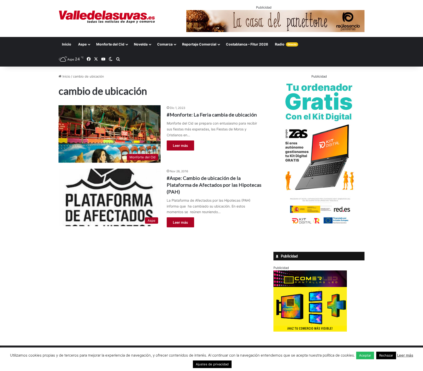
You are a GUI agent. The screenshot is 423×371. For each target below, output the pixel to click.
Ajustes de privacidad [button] (212, 364)
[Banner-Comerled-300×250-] (310, 330)
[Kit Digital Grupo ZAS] (319, 225)
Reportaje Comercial (199, 44)
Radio (285, 44)
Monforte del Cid (110, 44)
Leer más (180, 145)
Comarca (165, 44)
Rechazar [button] (386, 355)
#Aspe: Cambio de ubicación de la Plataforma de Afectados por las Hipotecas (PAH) (214, 185)
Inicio (66, 44)
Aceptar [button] (365, 355)
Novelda (141, 44)
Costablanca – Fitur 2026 (247, 44)
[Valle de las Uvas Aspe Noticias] (107, 17)
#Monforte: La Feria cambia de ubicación (212, 114)
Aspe (82, 44)
